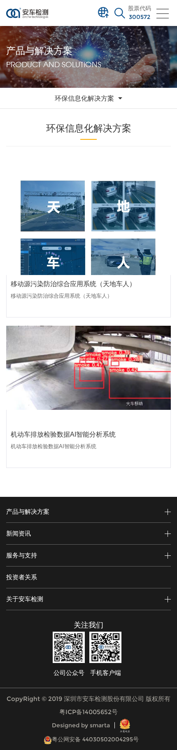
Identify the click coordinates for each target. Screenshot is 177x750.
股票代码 (139, 13)
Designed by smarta (81, 725)
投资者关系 (21, 577)
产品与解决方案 (27, 511)
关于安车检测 (24, 598)
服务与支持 (21, 555)
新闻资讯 (18, 533)
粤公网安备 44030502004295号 (95, 739)
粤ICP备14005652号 (88, 712)
